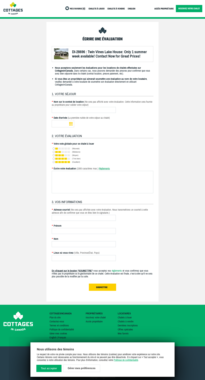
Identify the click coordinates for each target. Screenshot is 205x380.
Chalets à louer (125, 317)
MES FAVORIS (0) (77, 9)
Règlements (104, 168)
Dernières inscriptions (128, 325)
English (52, 337)
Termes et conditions (59, 325)
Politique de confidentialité (61, 329)
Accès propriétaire (94, 321)
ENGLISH (131, 9)
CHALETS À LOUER (97, 9)
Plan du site (55, 317)
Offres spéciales (125, 329)
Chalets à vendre (125, 321)
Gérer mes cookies (58, 333)
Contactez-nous (56, 321)
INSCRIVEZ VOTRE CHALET (189, 9)
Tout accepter (49, 368)
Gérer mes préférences (81, 368)
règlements (117, 270)
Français (62, 337)
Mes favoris (123, 333)
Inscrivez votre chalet (96, 317)
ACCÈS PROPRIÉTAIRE (164, 9)
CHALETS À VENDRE (116, 9)
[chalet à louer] (13, 13)
